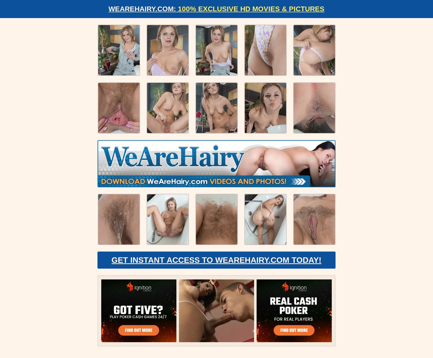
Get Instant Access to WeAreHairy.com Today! (216, 260)
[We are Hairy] (216, 163)
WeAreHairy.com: (216, 9)
